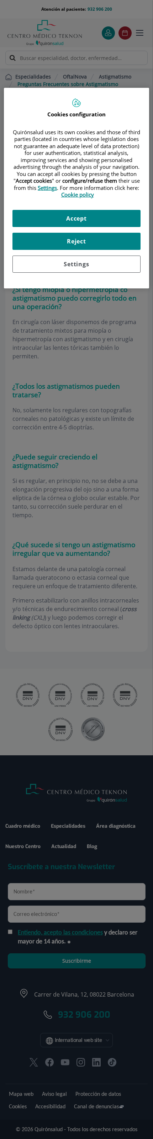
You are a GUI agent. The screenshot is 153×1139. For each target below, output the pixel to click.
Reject (76, 241)
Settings (76, 264)
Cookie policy (77, 194)
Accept (76, 218)
